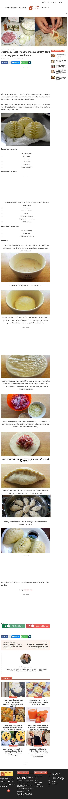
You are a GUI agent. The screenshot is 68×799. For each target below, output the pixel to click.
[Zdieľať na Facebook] (4, 62)
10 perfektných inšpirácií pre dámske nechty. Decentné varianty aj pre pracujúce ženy (25, 790)
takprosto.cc (27, 590)
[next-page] (27, 763)
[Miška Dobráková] (25, 659)
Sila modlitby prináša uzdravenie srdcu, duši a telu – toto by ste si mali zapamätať (24, 794)
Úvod (2, 49)
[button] (66, 13)
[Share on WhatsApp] (24, 62)
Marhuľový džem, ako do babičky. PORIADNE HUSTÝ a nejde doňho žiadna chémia (12, 646)
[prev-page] (24, 763)
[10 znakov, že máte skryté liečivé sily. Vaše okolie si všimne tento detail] (53, 61)
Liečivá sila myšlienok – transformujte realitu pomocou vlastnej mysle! (61, 66)
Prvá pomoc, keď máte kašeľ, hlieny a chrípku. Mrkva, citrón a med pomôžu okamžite (38, 727)
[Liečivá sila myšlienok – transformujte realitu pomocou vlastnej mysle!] (53, 66)
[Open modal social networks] (29, 62)
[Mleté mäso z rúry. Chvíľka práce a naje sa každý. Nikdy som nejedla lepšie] (38, 689)
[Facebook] (8, 790)
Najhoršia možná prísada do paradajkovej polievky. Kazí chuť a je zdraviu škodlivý (25, 777)
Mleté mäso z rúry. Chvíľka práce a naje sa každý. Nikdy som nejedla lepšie (38, 702)
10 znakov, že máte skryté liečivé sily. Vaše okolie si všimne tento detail (61, 61)
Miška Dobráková (17, 58)
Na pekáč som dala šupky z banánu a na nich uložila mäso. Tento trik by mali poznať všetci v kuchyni (37, 646)
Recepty (7, 49)
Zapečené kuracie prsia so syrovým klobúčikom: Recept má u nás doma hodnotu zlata (13, 727)
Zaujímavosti (13, 696)
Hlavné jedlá (13, 49)
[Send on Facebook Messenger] (15, 62)
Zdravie (38, 722)
